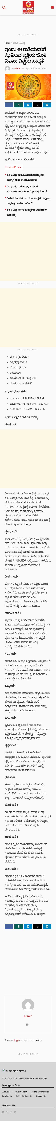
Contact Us (41, 1096)
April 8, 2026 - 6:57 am (36, 68)
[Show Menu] (52, 7)
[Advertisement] (29, 22)
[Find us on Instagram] (15, 1112)
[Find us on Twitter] (7, 1112)
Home (7, 43)
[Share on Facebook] (9, 104)
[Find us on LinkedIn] (11, 1112)
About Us (6, 1092)
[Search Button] (4, 7)
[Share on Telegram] (28, 104)
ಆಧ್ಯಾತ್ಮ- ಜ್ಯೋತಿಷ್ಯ (19, 43)
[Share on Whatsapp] (18, 104)
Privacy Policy (21, 1092)
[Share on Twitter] (37, 104)
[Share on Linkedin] (47, 104)
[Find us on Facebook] (3, 1112)
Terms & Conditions (40, 1092)
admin (17, 68)
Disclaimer (7, 1096)
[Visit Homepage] (28, 8)
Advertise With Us (24, 1096)
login (17, 1040)
